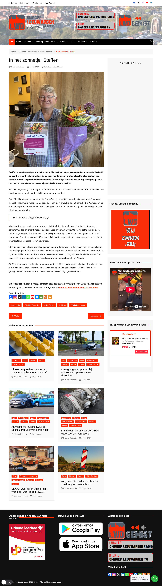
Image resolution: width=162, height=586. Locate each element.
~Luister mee (24, 3)
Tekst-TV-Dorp (18, 364)
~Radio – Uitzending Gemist (43, 3)
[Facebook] (11, 297)
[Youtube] (32, 297)
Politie (73, 364)
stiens (63, 305)
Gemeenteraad (18, 480)
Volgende (94, 316)
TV (71, 42)
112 (63, 360)
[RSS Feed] (144, 574)
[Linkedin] (24, 297)
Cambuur (16, 360)
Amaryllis (16, 305)
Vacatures (82, 42)
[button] (7, 582)
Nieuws (27, 42)
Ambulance (72, 360)
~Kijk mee (13, 3)
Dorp (24, 360)
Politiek (39, 480)
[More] (50, 297)
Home (18, 42)
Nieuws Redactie (18, 67)
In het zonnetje (50, 67)
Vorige (17, 316)
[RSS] (45, 297)
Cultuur (76, 418)
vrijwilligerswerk (78, 305)
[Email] (41, 297)
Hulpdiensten (92, 360)
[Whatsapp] (28, 297)
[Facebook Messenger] (37, 297)
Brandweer (66, 418)
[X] (20, 297)
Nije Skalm (49, 305)
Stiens (59, 67)
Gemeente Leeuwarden (28, 476)
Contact (93, 42)
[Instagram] (15, 297)
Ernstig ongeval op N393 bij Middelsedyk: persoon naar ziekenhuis (76, 372)
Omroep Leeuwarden (45, 42)
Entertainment (67, 422)
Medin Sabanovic (21, 496)
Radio (63, 42)
